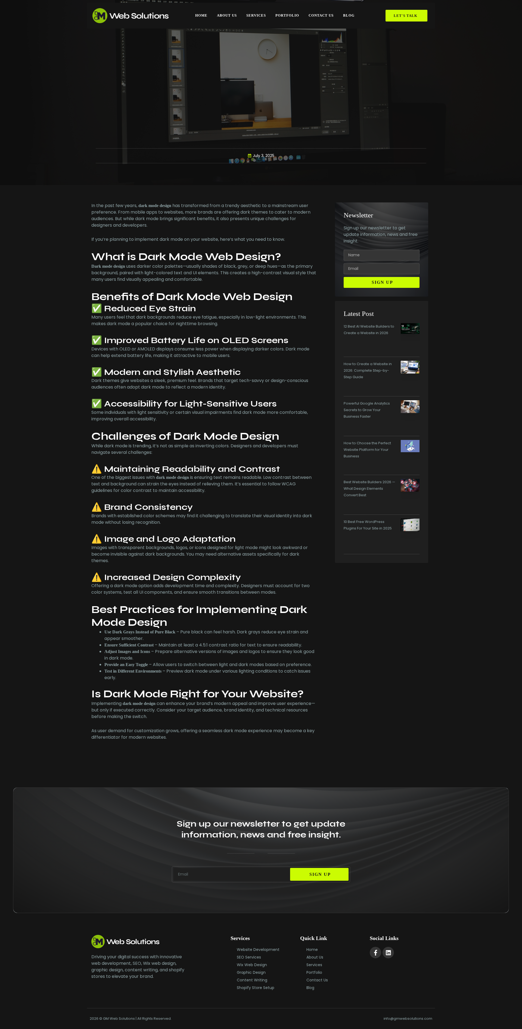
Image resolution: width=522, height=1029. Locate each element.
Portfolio (287, 15)
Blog (349, 15)
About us (227, 15)
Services (256, 15)
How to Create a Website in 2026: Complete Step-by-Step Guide (368, 370)
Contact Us (321, 15)
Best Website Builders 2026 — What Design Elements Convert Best (369, 488)
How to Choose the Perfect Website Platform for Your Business (367, 449)
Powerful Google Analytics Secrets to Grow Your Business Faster (367, 410)
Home (201, 15)
